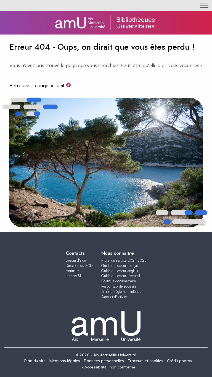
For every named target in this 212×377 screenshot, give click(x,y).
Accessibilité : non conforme (109, 367)
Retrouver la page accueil (36, 85)
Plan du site (35, 360)
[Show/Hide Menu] (204, 6)
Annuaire (73, 271)
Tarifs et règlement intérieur (122, 291)
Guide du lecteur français (120, 265)
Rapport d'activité (114, 297)
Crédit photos (179, 360)
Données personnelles (104, 360)
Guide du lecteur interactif (120, 276)
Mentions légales (64, 360)
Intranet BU (74, 276)
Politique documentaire (118, 281)
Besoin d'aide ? (77, 260)
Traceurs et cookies (145, 360)
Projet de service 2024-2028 (124, 260)
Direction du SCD (79, 265)
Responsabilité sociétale (118, 286)
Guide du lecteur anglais (119, 271)
